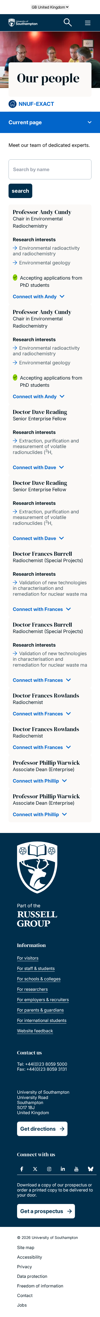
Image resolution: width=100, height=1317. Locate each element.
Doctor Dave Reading (40, 412)
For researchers (32, 989)
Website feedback (35, 1030)
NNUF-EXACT (36, 104)
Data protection (32, 1276)
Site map (25, 1247)
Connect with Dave (34, 467)
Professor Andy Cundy (42, 212)
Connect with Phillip (36, 781)
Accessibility (29, 1257)
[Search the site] (68, 22)
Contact (25, 1295)
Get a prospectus (41, 1211)
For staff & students (36, 968)
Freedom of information (40, 1285)
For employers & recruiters (43, 999)
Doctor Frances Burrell (42, 554)
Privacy (24, 1266)
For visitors (27, 958)
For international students (41, 1020)
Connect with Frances (38, 609)
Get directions (38, 1129)
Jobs (22, 1305)
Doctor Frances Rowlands (46, 695)
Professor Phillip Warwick (46, 763)
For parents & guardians (40, 1010)
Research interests (34, 239)
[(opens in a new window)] (21, 1169)
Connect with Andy (35, 296)
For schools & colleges (39, 978)
